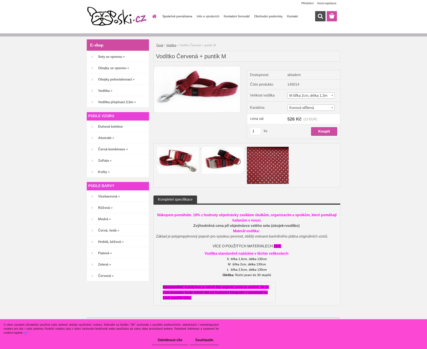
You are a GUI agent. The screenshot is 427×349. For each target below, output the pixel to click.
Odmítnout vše (170, 340)
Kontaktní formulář (237, 16)
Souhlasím (204, 340)
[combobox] (311, 95)
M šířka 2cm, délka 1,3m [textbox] (308, 95)
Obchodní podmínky (268, 16)
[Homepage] (154, 16)
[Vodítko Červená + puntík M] (197, 68)
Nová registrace (326, 3)
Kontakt (292, 16)
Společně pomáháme (177, 16)
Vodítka (171, 45)
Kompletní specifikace (175, 199)
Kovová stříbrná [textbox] (301, 108)
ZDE (277, 246)
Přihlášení (307, 3)
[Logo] (117, 16)
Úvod (159, 45)
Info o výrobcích (208, 16)
